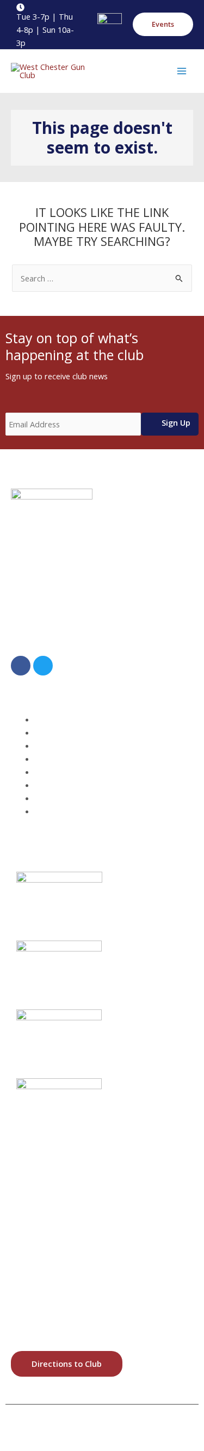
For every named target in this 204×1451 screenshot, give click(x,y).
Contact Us (63, 811)
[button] (163, 24)
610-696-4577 (63, 638)
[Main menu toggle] (181, 71)
